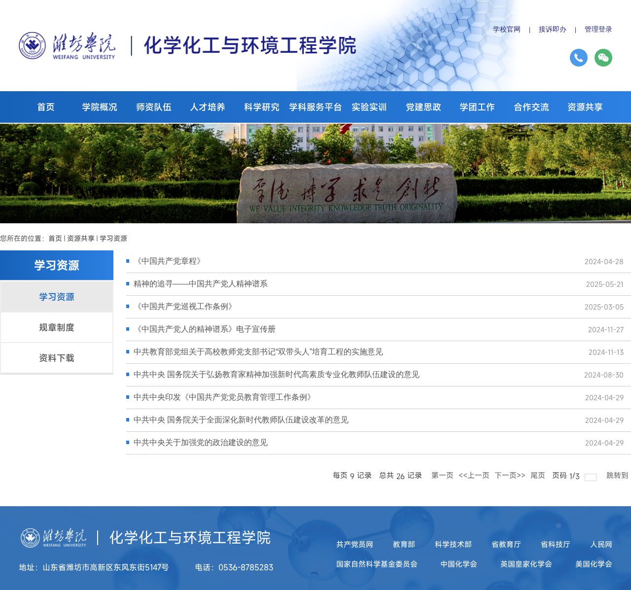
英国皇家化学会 (526, 564)
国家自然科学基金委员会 (377, 564)
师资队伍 (154, 107)
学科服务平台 (315, 107)
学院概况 (99, 107)
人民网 (601, 544)
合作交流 (531, 107)
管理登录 (598, 29)
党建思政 (423, 107)
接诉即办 (552, 29)
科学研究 (262, 107)
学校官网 (507, 29)
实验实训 (369, 107)
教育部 (404, 544)
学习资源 (113, 238)
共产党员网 (354, 544)
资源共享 (585, 107)
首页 (46, 107)
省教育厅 (506, 544)
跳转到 (618, 475)
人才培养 (207, 107)
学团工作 (477, 107)
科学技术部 (453, 544)
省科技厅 (555, 544)
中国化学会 (458, 564)
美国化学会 (593, 564)
